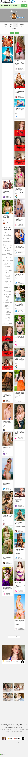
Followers (21, 25)
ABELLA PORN (7, 265)
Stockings (8, 401)
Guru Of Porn (7, 254)
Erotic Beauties (21, 69)
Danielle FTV (20, 401)
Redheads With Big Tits (22, 345)
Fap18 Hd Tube (7, 319)
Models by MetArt (9, 455)
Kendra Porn (7, 287)
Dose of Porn (7, 260)
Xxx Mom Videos (7, 313)
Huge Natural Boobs (22, 438)
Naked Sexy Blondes (22, 629)
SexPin (19, 96)
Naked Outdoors (9, 563)
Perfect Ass (20, 117)
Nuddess (7, 290)
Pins (11, 25)
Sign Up (24, 5)
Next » (17, 636)
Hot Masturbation (21, 283)
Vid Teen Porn (7, 307)
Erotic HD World (7, 249)
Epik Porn (7, 257)
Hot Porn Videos (9, 197)
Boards (5, 25)
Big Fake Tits (8, 594)
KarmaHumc (20, 68)
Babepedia (7, 244)
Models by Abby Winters (23, 197)
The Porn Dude (7, 295)
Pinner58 (7, 196)
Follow (12, 33)
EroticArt (20, 310)
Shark (19, 115)
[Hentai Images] (7, 41)
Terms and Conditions (5, 729)
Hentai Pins (13, 731)
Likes (15, 25)
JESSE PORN (7, 277)
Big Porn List (8, 238)
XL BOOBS (20, 344)
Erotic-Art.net (13, 742)
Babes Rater (7, 241)
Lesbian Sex (20, 253)
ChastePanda (20, 224)
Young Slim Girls (9, 524)
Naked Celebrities (7, 301)
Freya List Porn (7, 282)
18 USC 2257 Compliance (18, 729)
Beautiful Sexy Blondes (10, 489)
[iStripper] (7, 55)
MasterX (19, 530)
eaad (19, 196)
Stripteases (19, 731)
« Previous (11, 636)
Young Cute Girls (9, 430)
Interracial (20, 558)
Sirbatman (8, 429)
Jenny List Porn (8, 271)
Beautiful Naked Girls (22, 225)
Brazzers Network (21, 97)
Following (14, 29)
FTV (19, 400)
